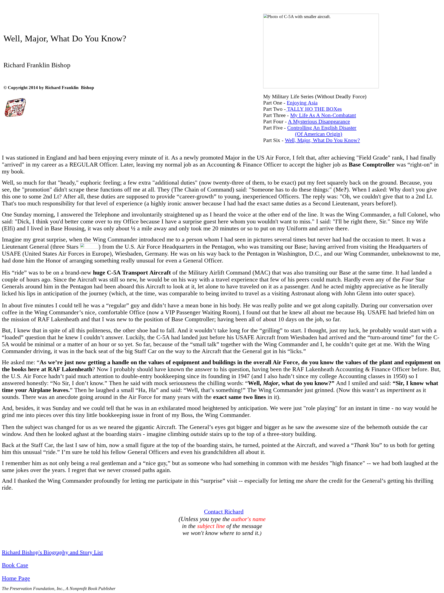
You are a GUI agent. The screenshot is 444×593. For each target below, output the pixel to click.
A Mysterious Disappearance (319, 121)
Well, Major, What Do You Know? (322, 140)
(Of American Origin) (318, 134)
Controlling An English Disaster (321, 128)
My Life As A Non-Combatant (323, 115)
